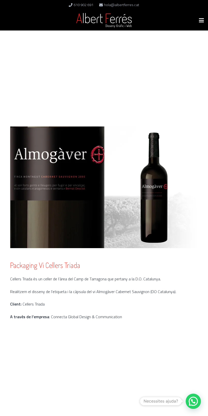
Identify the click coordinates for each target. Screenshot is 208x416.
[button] (201, 20)
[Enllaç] (104, 20)
